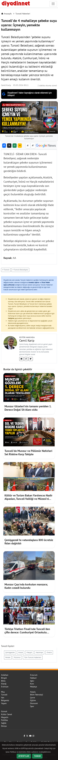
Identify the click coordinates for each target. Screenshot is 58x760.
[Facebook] (26, 359)
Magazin (4, 717)
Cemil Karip (6, 85)
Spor (32, 706)
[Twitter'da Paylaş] (9, 145)
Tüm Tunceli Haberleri (32, 657)
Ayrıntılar (23, 756)
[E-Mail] (21, 359)
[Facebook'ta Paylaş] (4, 145)
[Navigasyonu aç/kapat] (53, 3)
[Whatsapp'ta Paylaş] (15, 145)
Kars (32, 683)
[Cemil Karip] (10, 342)
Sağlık (3, 723)
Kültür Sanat (6, 714)
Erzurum (33, 675)
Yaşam (3, 703)
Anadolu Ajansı (33, 282)
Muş (3, 692)
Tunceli (4, 694)
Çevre (32, 697)
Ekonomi (34, 703)
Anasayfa (8, 13)
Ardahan (4, 675)
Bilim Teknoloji (36, 694)
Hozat (20, 652)
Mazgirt (29, 652)
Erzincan (4, 686)
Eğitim (33, 700)
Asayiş (32, 692)
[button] (20, 145)
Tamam (37, 756)
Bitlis (3, 681)
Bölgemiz (5, 700)
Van (2, 697)
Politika (4, 720)
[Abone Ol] (46, 145)
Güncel (4, 711)
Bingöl (4, 678)
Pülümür (17, 657)
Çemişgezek (10, 652)
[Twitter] (30, 359)
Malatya (33, 686)
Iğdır (32, 681)
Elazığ (3, 683)
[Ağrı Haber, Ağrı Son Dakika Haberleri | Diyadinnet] (15, 3)
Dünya (4, 726)
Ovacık (49, 652)
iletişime (11, 318)
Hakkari (33, 678)
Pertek (7, 657)
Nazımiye (39, 652)
